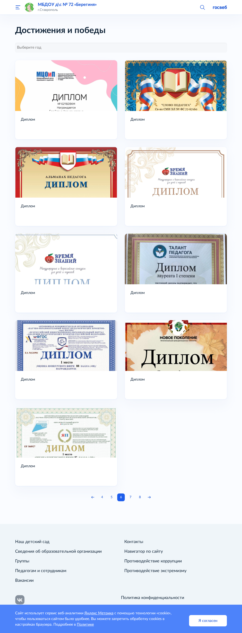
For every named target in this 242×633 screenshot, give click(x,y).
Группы (22, 561)
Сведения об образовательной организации (58, 551)
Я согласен (208, 621)
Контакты (133, 542)
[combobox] (121, 48)
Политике (85, 624)
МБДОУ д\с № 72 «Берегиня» (67, 5)
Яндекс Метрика (98, 613)
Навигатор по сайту (143, 551)
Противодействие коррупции (153, 561)
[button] (202, 7)
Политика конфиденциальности (152, 598)
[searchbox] (121, 47)
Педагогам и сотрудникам (40, 571)
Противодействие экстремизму (155, 571)
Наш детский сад (32, 542)
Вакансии (24, 580)
